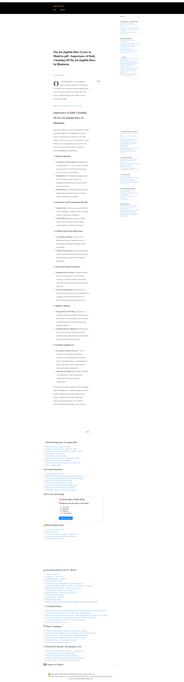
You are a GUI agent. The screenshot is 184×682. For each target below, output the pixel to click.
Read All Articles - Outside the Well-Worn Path (62, 660)
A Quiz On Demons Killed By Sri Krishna (61, 536)
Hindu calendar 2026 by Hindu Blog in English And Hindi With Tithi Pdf (71, 602)
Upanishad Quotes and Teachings (128, 190)
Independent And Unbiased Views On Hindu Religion (65, 478)
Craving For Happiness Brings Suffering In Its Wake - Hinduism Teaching (129, 68)
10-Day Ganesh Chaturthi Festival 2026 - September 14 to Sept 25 (69, 586)
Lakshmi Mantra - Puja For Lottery (128, 142)
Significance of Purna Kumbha (127, 44)
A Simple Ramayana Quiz (55, 529)
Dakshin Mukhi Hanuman (126, 49)
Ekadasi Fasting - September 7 (56, 456)
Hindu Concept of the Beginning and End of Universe (65, 476)
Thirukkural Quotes (124, 199)
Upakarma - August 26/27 (55, 576)
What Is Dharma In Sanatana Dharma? (129, 205)
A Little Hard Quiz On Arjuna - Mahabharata (62, 534)
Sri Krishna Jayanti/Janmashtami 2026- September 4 (64, 583)
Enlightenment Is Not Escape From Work (60, 653)
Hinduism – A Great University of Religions (61, 490)
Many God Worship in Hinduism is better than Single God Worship (129, 164)
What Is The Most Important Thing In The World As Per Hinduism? (128, 74)
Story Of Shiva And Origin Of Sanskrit (129, 177)
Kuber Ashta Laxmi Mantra (126, 149)
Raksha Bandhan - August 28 (56, 579)
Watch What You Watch (125, 166)
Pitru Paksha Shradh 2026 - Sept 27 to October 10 (63, 588)
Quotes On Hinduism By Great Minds (59, 480)
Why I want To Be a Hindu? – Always (59, 483)
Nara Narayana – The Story (126, 52)
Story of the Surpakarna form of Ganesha (129, 43)
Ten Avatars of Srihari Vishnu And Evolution (62, 485)
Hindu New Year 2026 (54, 581)
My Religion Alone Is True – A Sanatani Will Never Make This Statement (129, 210)
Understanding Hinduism (55, 474)
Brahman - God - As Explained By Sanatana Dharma (128, 215)
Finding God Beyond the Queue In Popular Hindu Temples (66, 631)
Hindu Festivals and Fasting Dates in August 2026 (63, 463)
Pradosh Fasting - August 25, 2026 (58, 446)
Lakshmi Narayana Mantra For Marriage (129, 148)
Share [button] (98, 81)
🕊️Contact (62, 9)
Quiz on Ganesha (52, 531)
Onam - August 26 (52, 574)
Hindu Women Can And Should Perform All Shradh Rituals (67, 635)
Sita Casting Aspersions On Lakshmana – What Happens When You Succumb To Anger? (77, 615)
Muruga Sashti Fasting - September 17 (59, 460)
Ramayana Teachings (125, 191)
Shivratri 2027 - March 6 (55, 597)
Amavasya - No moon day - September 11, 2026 (63, 458)
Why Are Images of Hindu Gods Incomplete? (62, 655)
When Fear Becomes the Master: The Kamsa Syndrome (65, 658)
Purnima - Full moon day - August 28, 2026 (61, 449)
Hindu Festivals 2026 (53, 599)
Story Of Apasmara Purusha (126, 179)
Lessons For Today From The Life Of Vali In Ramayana (65, 620)
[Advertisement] (80, 26)
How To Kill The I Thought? (127, 23)
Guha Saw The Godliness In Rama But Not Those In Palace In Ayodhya (71, 617)
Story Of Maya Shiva (125, 176)
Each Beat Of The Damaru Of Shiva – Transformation (65, 651)
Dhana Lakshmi (124, 146)
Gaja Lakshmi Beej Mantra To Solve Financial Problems (128, 144)
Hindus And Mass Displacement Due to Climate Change (66, 637)
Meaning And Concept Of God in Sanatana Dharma (128, 207)
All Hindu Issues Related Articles (58, 642)
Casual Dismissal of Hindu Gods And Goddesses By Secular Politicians (71, 633)
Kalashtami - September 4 (55, 453)
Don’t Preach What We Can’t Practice (128, 159)
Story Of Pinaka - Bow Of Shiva (127, 180)
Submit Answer (66, 518)
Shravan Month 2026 (53, 465)
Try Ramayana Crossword (55, 538)
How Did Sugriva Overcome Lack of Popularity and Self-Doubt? (68, 613)
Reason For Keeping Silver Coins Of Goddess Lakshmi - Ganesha (128, 139)
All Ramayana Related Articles (57, 622)
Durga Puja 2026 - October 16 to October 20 (61, 592)
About (54, 9)
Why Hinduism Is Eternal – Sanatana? (129, 213)
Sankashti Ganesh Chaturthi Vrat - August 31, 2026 (64, 451)
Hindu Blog (58, 6)
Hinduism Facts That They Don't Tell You (60, 487)
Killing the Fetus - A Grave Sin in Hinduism (61, 640)
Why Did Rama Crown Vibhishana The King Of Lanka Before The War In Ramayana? (76, 610)
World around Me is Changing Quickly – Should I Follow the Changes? (129, 168)
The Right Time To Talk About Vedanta (129, 27)
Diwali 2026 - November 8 (55, 595)
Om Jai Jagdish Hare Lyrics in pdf (70, 105)
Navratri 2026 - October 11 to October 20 (60, 590)
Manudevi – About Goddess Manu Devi (129, 50)
